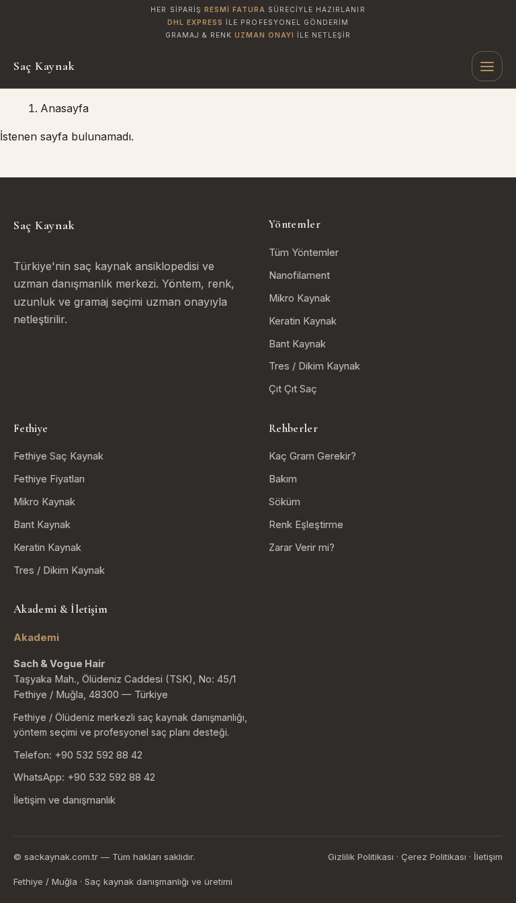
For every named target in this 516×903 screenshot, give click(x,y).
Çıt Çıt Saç (293, 389)
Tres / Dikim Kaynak (314, 366)
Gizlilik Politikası (361, 856)
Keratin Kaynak (303, 321)
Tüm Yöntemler (304, 253)
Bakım (283, 479)
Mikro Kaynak (300, 298)
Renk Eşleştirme (306, 525)
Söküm (284, 502)
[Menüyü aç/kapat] (487, 66)
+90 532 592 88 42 (98, 755)
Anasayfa (64, 108)
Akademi (36, 638)
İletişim (488, 856)
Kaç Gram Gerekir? (312, 456)
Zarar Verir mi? (302, 548)
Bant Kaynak (297, 344)
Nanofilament (299, 275)
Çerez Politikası (433, 856)
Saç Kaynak (44, 65)
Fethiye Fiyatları (49, 479)
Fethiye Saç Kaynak (58, 456)
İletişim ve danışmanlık (64, 800)
